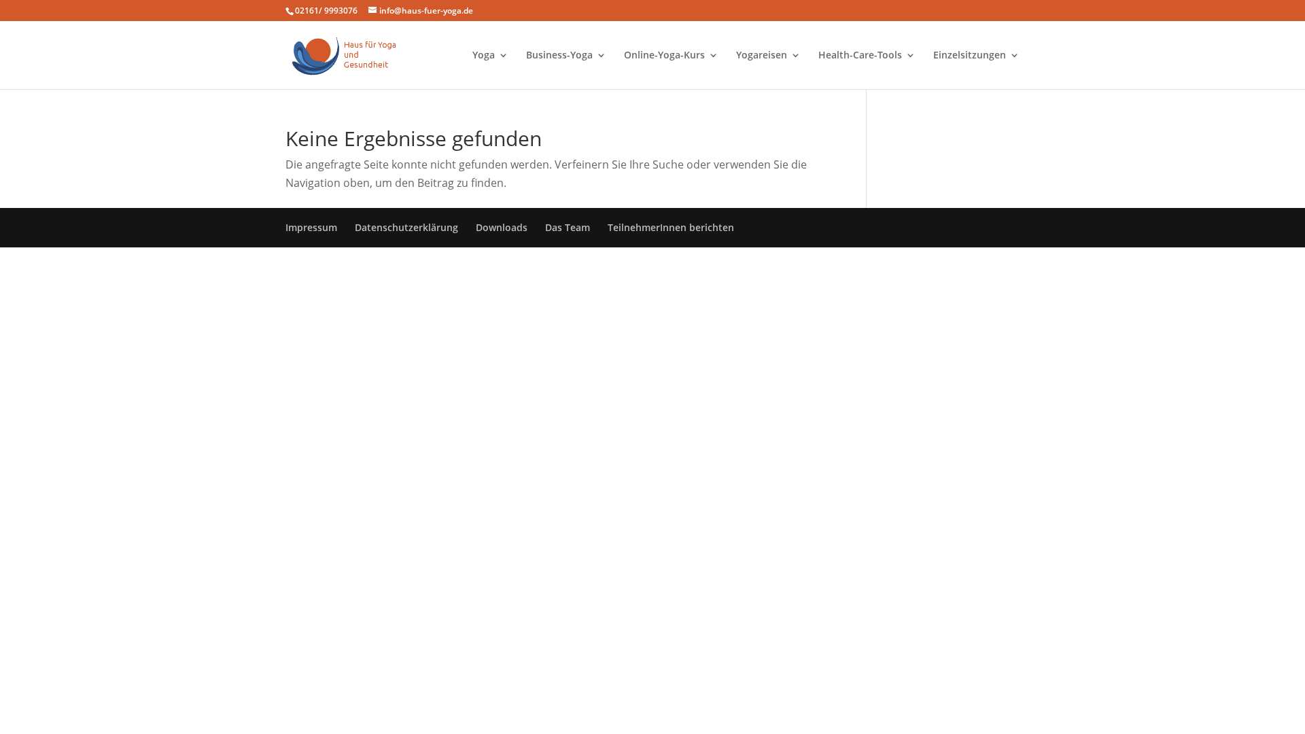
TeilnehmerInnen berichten (671, 227)
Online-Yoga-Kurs (664, 55)
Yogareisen (761, 55)
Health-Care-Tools (860, 55)
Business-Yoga (559, 55)
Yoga (483, 55)
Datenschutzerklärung (406, 227)
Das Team (567, 227)
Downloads (501, 227)
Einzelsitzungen (969, 55)
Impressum (311, 227)
